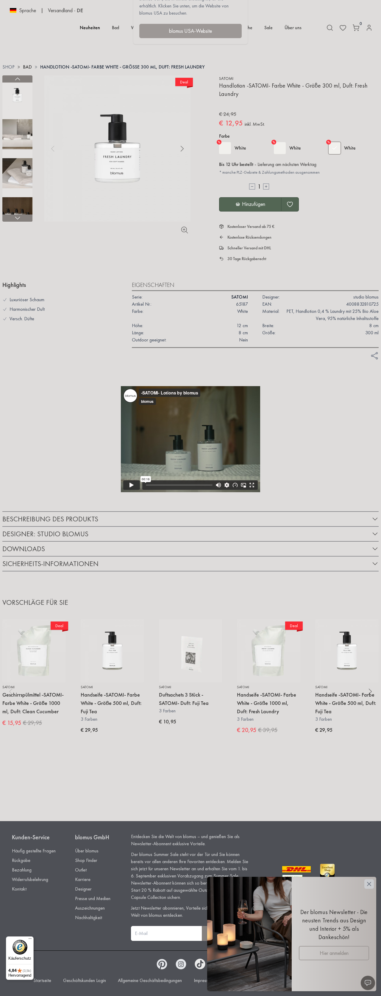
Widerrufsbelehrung (30, 879)
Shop (8, 67)
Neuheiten (90, 27)
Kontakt (19, 889)
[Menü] (30, 940)
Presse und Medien (92, 898)
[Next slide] (17, 218)
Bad (115, 27)
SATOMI (226, 78)
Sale (268, 27)
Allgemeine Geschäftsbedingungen (150, 980)
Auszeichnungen (90, 908)
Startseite (42, 980)
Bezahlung (22, 870)
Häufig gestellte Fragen (34, 851)
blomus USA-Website (190, 30)
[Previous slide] (17, 79)
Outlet (81, 870)
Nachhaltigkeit (88, 917)
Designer (83, 889)
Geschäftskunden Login (84, 980)
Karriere (82, 879)
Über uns (293, 27)
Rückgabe (21, 860)
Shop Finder (86, 860)
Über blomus (87, 851)
